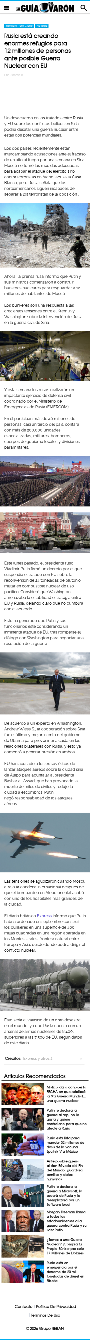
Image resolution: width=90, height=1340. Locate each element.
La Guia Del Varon (45, 7)
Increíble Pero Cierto (19, 25)
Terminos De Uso (45, 1315)
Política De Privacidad (56, 1306)
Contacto (23, 1306)
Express (45, 916)
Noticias (42, 25)
